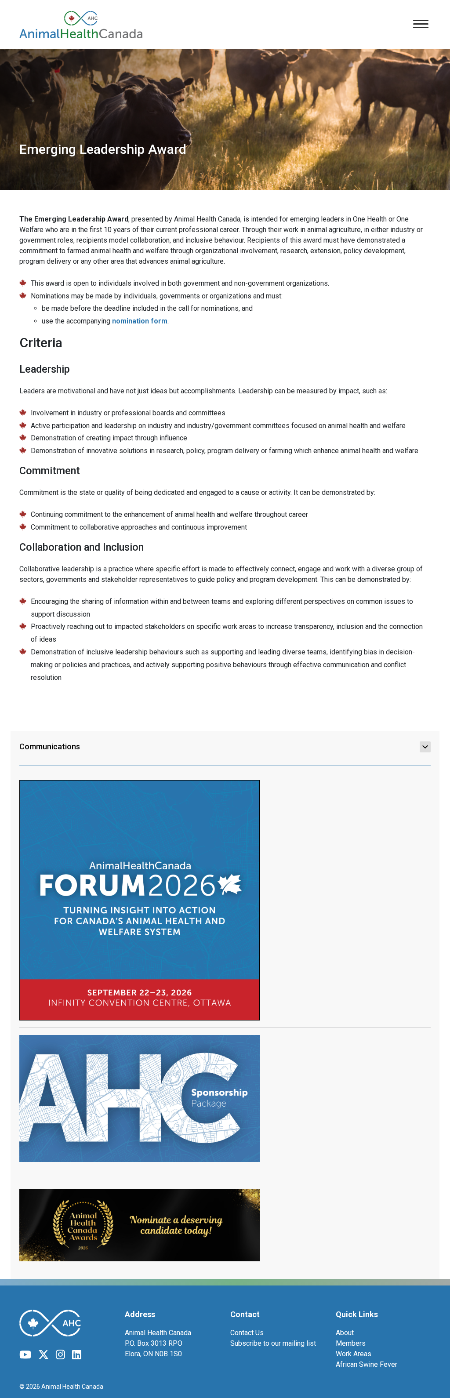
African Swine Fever (366, 1364)
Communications (49, 746)
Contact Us (247, 1333)
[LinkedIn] (76, 1355)
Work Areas (353, 1354)
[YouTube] (25, 1355)
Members (351, 1343)
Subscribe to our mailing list (273, 1343)
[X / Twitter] (43, 1355)
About (345, 1333)
